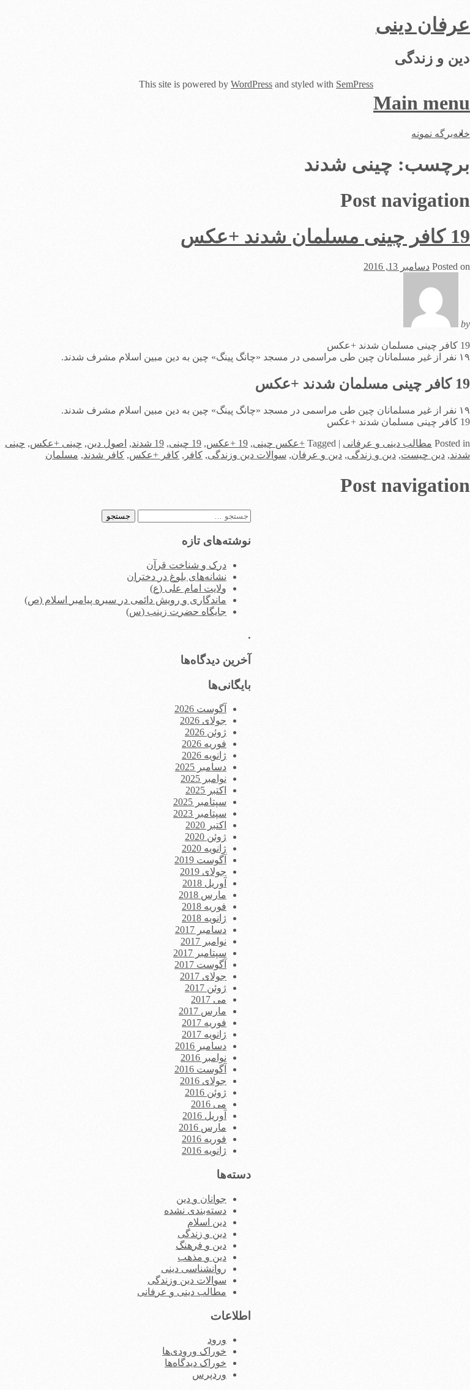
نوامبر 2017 (203, 941)
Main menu (421, 103)
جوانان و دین (201, 1199)
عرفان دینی (423, 24)
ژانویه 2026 (204, 755)
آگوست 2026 (200, 709)
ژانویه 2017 (204, 1034)
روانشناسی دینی (193, 1268)
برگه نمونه (432, 133)
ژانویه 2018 (204, 918)
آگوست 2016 (200, 1069)
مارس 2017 (202, 1011)
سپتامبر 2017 (199, 953)
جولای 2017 (203, 976)
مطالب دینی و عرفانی (387, 443)
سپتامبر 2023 (199, 813)
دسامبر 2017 (200, 929)
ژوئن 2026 (205, 732)
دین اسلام (206, 1222)
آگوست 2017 (200, 964)
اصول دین (107, 443)
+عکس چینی (279, 443)
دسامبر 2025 (200, 767)
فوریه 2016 (204, 1139)
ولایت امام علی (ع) (188, 588)
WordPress (251, 84)
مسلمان (61, 455)
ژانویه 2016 (204, 1150)
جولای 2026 (203, 720)
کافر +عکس (154, 455)
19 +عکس (227, 443)
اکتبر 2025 (205, 790)
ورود (216, 1339)
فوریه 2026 (204, 743)
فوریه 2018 (204, 906)
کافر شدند (103, 455)
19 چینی (185, 443)
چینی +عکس (56, 443)
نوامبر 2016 (203, 1057)
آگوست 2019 (200, 860)
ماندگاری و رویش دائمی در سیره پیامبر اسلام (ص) (125, 600)
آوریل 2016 (204, 1115)
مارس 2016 (202, 1127)
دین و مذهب (201, 1257)
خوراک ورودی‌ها (194, 1351)
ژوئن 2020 (205, 836)
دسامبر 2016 (200, 1046)
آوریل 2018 (204, 883)
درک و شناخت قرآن (186, 565)
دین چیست (423, 455)
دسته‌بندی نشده (195, 1210)
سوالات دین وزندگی (246, 455)
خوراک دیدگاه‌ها (195, 1363)
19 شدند (148, 443)
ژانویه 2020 (204, 848)
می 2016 (208, 1104)
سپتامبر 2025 (199, 802)
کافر (193, 455)
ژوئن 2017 (205, 988)
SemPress (354, 84)
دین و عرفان (316, 455)
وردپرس (209, 1374)
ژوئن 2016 (205, 1092)
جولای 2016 (203, 1081)
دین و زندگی (371, 455)
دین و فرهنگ (201, 1245)
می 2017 (208, 999)
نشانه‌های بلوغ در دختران (176, 576)
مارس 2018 (202, 895)
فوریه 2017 (204, 1022)
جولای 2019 (203, 871)
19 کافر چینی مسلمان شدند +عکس (325, 236)
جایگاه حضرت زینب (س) (176, 611)
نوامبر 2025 (203, 778)
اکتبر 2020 (205, 825)
